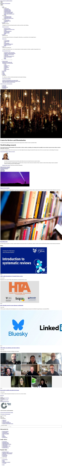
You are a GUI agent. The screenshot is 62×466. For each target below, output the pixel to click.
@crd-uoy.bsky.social (3, 412)
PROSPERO (4, 88)
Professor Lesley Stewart (6, 165)
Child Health (2, 169)
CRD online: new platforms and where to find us (10, 347)
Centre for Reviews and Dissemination (6, 83)
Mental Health (2, 170)
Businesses (4, 436)
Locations (3, 74)
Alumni (3, 73)
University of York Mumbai (6, 422)
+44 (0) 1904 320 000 (5, 421)
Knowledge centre (5, 87)
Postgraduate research (5, 443)
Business (3, 34)
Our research (4, 86)
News (3, 71)
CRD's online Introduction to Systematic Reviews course (11, 276)
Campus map (4, 420)
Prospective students (5, 431)
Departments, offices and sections (7, 452)
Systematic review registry (4, 399)
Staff (3, 434)
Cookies (3, 461)
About (3, 46)
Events (3, 72)
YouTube (8, 412)
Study (3, 6)
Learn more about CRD (4, 151)
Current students (4, 432)
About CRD (4, 85)
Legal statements (4, 459)
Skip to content (2, 0)
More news (2, 395)
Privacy (3, 460)
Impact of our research (4, 188)
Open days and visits (5, 447)
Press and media (4, 437)
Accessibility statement (8, 0)
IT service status (4, 455)
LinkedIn (11, 412)
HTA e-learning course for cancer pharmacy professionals (11, 305)
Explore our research (11, 151)
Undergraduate (4, 441)
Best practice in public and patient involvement (9, 390)
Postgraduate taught (5, 442)
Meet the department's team (4, 401)
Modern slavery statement (6, 462)
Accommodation (4, 446)
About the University (5, 451)
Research (3, 22)
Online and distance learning (6, 444)
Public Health (2, 171)
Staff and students (5, 61)
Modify (3, 464)
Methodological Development (4, 167)
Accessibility (4, 463)
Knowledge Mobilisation (4, 168)
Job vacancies (4, 454)
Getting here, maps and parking (7, 453)
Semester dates (4, 456)
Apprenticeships (4, 445)
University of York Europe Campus (7, 423)
